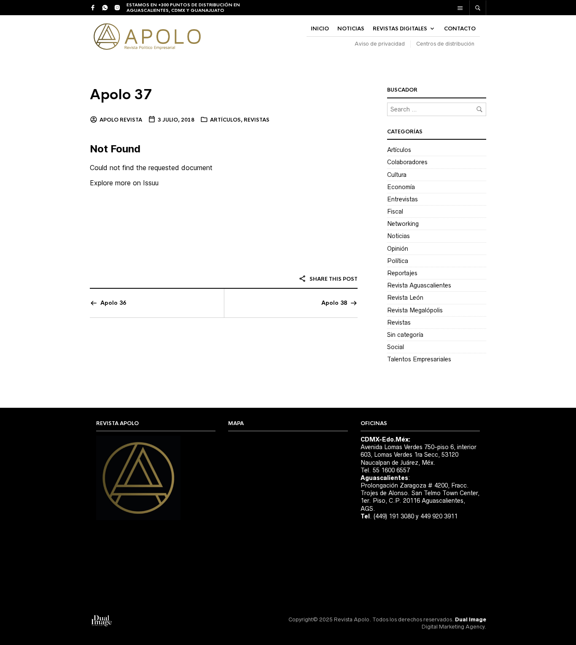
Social (395, 347)
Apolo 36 (113, 302)
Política (397, 260)
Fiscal (395, 211)
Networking (403, 223)
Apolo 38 (334, 302)
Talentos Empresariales (419, 359)
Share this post (333, 279)
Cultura (396, 174)
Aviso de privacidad (380, 44)
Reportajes (402, 273)
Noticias (398, 236)
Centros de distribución (445, 44)
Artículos (225, 120)
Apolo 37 (121, 94)
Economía (401, 187)
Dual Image (470, 619)
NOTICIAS (350, 28)
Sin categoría (405, 334)
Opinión (397, 248)
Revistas (256, 120)
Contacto (460, 28)
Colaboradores (407, 162)
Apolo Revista (121, 120)
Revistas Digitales (400, 28)
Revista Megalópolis (415, 310)
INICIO (320, 28)
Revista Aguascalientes (419, 285)
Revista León (405, 297)
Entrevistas (402, 199)
